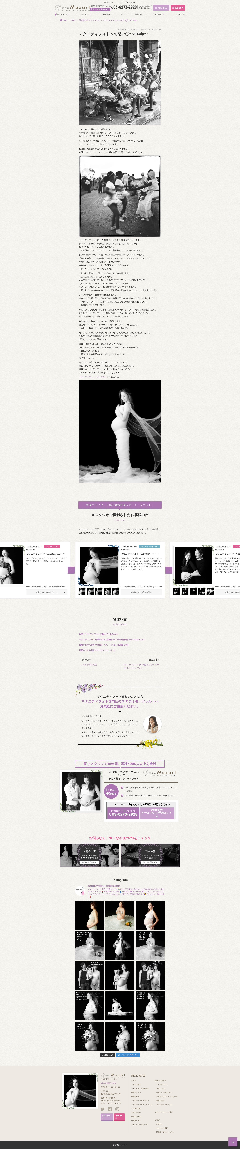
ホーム (133, 1081)
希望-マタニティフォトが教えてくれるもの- (99, 634)
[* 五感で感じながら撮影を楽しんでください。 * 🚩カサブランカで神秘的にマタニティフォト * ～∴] (150, 1036)
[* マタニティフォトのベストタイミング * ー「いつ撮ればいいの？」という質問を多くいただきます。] (120, 1036)
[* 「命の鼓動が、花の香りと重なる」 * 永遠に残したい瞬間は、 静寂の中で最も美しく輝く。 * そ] (120, 945)
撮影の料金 (106, 14)
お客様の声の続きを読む (47, 592)
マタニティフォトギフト (140, 1101)
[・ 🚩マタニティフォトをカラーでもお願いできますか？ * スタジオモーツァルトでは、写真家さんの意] (150, 945)
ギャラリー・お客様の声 (140, 1089)
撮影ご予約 (119, 1117)
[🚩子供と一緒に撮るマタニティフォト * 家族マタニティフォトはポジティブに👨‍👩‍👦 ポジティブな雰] (150, 975)
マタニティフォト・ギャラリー (93, 377)
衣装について (161, 1089)
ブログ (73, 20)
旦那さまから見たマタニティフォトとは (97, 650)
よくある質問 (180, 14)
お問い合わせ (106, 1117)
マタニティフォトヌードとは (141, 1105)
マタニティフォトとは (164, 1105)
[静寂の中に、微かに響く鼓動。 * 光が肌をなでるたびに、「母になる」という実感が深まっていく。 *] (89, 915)
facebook (110, 1109)
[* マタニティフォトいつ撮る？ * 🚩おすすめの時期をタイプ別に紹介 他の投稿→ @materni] (150, 1006)
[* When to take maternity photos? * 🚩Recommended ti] (89, 1006)
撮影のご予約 (136, 1117)
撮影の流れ (139, 14)
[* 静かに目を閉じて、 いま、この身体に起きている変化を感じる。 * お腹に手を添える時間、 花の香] (120, 915)
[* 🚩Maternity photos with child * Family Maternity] (89, 975)
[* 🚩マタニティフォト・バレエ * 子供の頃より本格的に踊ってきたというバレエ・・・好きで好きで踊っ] (120, 1006)
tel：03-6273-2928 (108, 1083)
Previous (71, 570)
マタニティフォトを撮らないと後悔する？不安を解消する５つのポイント (112, 639)
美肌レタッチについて (164, 1093)
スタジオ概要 (136, 1085)
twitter (102, 1109)
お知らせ (159, 1124)
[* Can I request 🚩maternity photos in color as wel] (89, 945)
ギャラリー (85, 14)
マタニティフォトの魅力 (164, 1112)
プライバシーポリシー (139, 1125)
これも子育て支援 (89, 664)
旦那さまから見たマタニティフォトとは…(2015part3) (104, 645)
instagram (117, 1109)
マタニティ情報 (162, 1128)
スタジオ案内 (157, 14)
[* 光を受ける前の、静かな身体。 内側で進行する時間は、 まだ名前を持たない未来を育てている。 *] (150, 915)
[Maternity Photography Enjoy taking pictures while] (89, 1036)
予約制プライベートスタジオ (167, 1097)
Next (168, 570)
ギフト (123, 14)
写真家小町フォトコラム (89, 20)
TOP (65, 20)
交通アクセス (136, 1121)
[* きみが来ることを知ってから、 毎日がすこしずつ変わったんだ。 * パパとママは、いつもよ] (120, 975)
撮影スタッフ (136, 1093)
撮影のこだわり (62, 14)
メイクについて (162, 1085)
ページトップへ (233, 1142)
